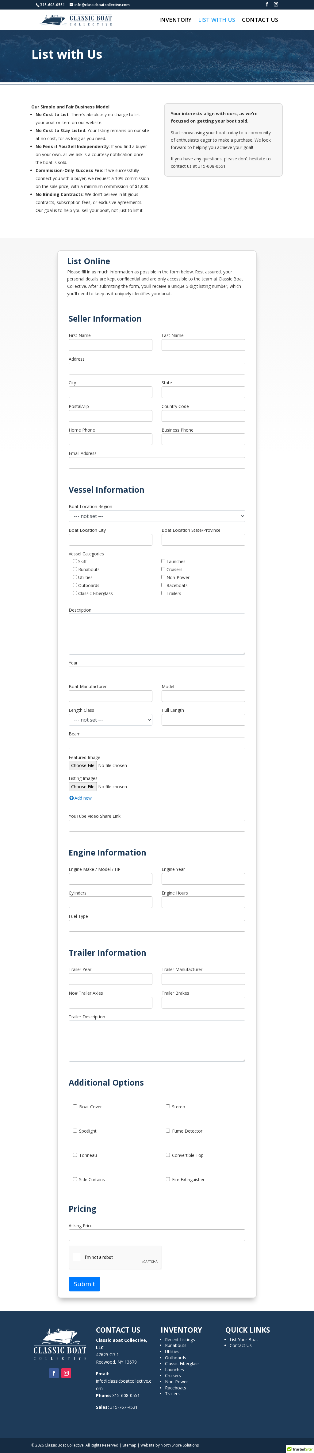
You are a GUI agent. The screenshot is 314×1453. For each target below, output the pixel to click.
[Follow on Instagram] (66, 1373)
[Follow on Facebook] (54, 1373)
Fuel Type (78, 916)
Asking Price (81, 1225)
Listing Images (83, 778)
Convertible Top (188, 1155)
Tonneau (88, 1155)
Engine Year (173, 869)
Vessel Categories (86, 554)
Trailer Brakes (175, 993)
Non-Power (177, 577)
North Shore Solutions (180, 1445)
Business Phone (177, 430)
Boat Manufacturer (88, 686)
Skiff (81, 561)
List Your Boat (244, 1339)
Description (80, 610)
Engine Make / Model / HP (95, 869)
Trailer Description (87, 1017)
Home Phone (82, 430)
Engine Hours (175, 893)
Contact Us (260, 20)
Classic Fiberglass (95, 593)
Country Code (175, 406)
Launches (175, 561)
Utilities (85, 577)
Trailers (173, 593)
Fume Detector (187, 1131)
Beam (75, 734)
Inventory (175, 20)
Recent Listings (180, 1339)
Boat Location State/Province (191, 530)
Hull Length (173, 710)
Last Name (173, 335)
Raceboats (176, 585)
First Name (80, 335)
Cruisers (173, 569)
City (72, 383)
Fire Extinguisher (188, 1179)
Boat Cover (90, 1107)
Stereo (178, 1107)
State (167, 383)
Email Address (83, 453)
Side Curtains (92, 1179)
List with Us (216, 20)
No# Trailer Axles (86, 993)
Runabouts (88, 569)
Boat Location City (87, 530)
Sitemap (129, 1445)
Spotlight (88, 1131)
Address (77, 359)
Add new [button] (83, 798)
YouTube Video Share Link (95, 816)
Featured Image (84, 757)
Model (168, 686)
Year (73, 663)
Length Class (81, 710)
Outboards (88, 585)
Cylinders (77, 893)
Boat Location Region (90, 506)
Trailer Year (80, 969)
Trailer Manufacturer (182, 969)
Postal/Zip (79, 406)
